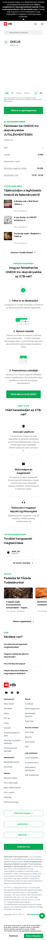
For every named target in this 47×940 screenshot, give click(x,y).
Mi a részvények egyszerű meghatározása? (15, 645)
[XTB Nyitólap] (7, 24)
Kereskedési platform (30, 714)
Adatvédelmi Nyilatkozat (30, 768)
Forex (6, 723)
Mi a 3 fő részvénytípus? (14, 664)
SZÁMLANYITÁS (23, 847)
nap (6, 93)
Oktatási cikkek (10, 778)
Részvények (9, 703)
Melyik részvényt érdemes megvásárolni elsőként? (16, 672)
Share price (30, 741)
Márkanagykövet (32, 708)
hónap (18, 93)
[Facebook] (12, 692)
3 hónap (27, 93)
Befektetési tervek (11, 762)
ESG (27, 746)
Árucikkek (8, 708)
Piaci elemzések (11, 782)
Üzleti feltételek (31, 757)
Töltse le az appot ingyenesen (24, 110)
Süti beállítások (33, 914)
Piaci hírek (29, 732)
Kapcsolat (29, 721)
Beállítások (13, 936)
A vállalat (29, 703)
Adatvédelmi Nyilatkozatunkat (31, 931)
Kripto (6, 713)
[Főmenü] (42, 24)
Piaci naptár (9, 792)
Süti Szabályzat (32, 775)
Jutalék (7, 154)
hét (12, 93)
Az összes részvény (22, 563)
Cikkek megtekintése (22, 621)
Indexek (7, 728)
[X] (17, 692)
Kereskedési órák (11, 175)
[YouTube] (6, 692)
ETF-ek (7, 718)
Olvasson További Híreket (22, 252)
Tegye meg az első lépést (23, 394)
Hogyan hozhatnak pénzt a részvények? (16, 655)
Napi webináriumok (12, 787)
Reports (28, 737)
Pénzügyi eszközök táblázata (12, 741)
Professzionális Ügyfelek (10, 749)
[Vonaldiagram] (36, 93)
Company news (31, 762)
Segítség (7, 797)
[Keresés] (35, 24)
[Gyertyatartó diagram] (40, 93)
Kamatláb (8, 767)
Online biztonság (11, 802)
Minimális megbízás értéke (15, 168)
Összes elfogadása (33, 936)
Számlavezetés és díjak (11, 734)
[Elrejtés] (24, 19)
